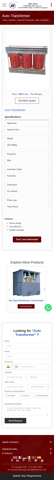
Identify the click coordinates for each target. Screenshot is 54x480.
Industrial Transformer (26, 20)
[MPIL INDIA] (28, 5)
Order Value (9, 382)
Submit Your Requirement (27, 475)
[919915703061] (48, 311)
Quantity (8, 372)
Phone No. (9, 362)
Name (7, 341)
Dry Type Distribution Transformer (26, 300)
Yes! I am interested (27, 239)
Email (7, 351)
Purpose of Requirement (15, 391)
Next (44, 289)
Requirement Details (13, 404)
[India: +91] (9, 366)
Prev (10, 289)
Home (5, 20)
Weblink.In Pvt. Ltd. (38, 469)
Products (12, 20)
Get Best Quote (27, 100)
